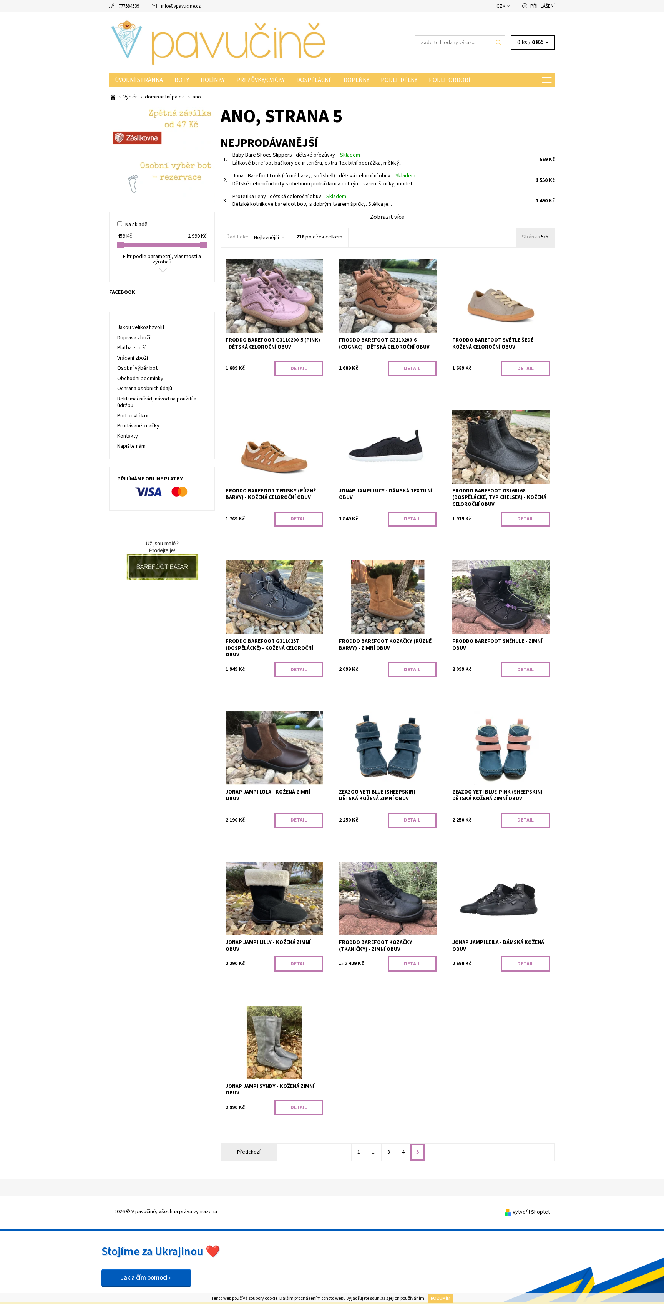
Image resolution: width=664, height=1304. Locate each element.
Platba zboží (131, 348)
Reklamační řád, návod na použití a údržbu (156, 402)
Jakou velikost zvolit (140, 327)
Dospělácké (314, 80)
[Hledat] (499, 42)
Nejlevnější (266, 238)
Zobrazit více (387, 217)
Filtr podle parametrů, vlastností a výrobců (162, 259)
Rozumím (440, 1298)
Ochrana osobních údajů (144, 388)
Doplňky (356, 80)
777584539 (128, 6)
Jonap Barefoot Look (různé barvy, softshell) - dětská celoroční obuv (323, 176)
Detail (298, 368)
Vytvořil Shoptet (531, 1212)
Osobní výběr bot (137, 368)
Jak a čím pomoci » (146, 1277)
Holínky (213, 80)
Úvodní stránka (139, 80)
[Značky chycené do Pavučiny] (113, 97)
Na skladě (136, 224)
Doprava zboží (133, 338)
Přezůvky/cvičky (260, 80)
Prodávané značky (138, 426)
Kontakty (127, 436)
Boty (181, 80)
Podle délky (399, 80)
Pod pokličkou (133, 416)
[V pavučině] (220, 42)
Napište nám (131, 446)
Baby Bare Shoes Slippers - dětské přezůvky (296, 155)
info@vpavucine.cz (181, 6)
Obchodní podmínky (140, 378)
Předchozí (249, 1152)
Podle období (449, 80)
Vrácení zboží (132, 358)
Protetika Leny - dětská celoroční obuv (289, 196)
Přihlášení (542, 6)
